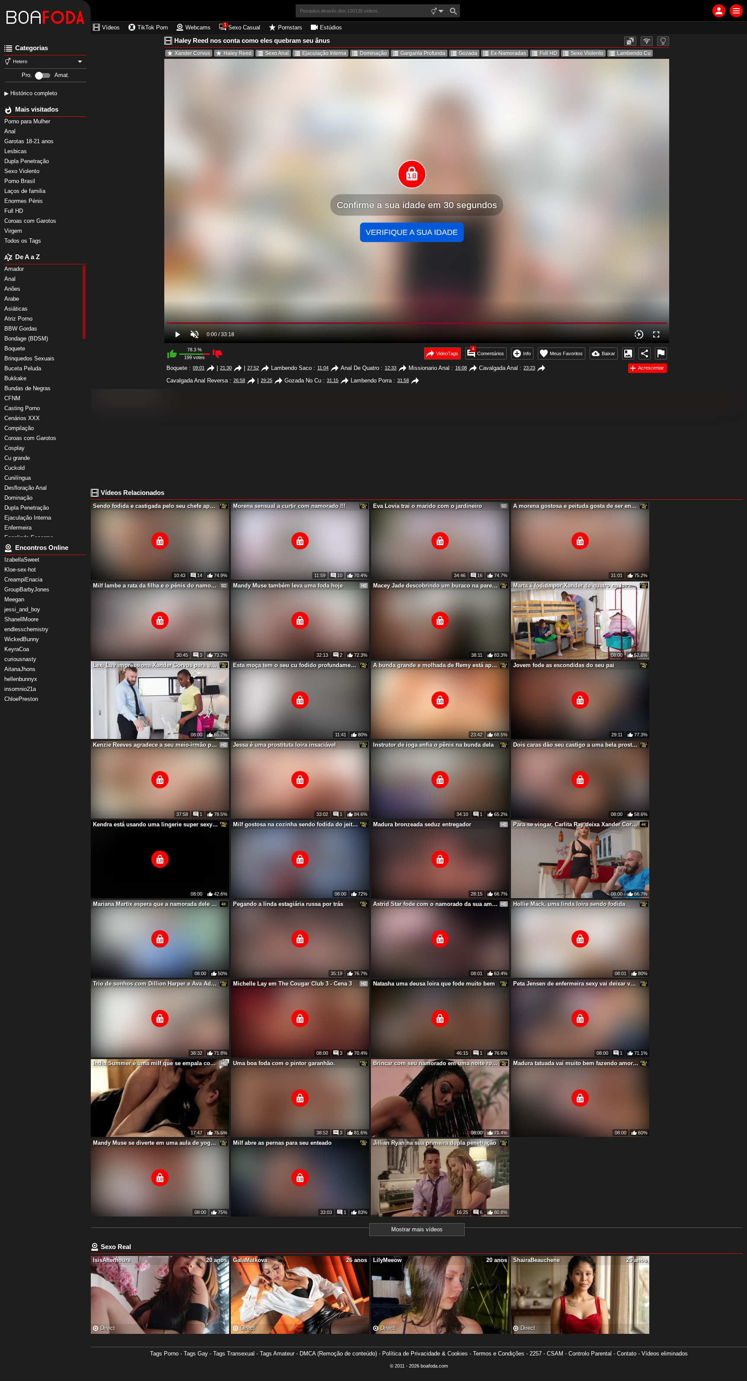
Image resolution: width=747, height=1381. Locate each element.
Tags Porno (164, 1353)
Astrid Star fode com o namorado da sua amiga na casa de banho (435, 904)
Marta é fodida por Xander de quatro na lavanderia (575, 585)
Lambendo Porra (371, 380)
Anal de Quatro (360, 368)
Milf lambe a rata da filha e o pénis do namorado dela (155, 585)
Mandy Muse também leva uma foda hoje (288, 585)
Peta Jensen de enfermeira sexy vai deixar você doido (575, 983)
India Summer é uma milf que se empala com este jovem (155, 1063)
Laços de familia (25, 191)
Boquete (176, 368)
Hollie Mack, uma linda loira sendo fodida (569, 904)
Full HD (14, 211)
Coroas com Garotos (31, 221)
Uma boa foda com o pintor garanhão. (284, 1063)
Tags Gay (196, 1353)
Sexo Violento (22, 171)
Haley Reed (237, 53)
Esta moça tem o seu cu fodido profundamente (295, 665)
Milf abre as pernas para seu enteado (282, 1143)
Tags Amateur (277, 1353)
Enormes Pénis (24, 201)
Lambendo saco (291, 368)
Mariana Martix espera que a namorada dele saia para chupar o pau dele (155, 904)
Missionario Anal (429, 368)
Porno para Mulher (28, 121)
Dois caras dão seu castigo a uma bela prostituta (575, 745)
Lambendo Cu (634, 53)
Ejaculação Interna (324, 53)
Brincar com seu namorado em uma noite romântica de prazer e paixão (435, 1063)
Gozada (468, 53)
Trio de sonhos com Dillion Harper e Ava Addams (155, 983)
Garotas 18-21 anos (29, 141)
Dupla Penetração (27, 161)
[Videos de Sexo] (45, 17)
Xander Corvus (192, 53)
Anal (10, 131)
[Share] (644, 353)
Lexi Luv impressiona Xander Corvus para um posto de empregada (155, 665)
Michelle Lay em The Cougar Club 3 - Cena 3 (292, 983)
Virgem (14, 231)
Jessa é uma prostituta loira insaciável (284, 745)
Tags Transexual (234, 1353)
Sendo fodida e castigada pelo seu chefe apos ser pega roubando (155, 506)
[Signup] (718, 10)
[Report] (661, 353)
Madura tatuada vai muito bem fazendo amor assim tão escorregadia (575, 1063)
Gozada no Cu (302, 380)
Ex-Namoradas (508, 53)
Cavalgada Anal (498, 368)
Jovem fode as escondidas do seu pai (563, 665)
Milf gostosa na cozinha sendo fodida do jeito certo (295, 824)
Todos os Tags (23, 241)
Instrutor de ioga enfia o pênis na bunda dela (433, 745)
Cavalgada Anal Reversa (197, 380)
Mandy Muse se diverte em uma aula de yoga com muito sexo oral (155, 1143)
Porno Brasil (20, 181)
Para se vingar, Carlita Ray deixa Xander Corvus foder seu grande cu (575, 824)
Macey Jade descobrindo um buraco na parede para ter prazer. (435, 585)
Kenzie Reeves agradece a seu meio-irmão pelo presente (155, 745)
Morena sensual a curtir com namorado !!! (289, 506)
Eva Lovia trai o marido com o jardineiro (427, 506)
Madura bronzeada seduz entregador (422, 824)
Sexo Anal (277, 53)
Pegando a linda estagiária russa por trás (288, 904)
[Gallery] (628, 353)
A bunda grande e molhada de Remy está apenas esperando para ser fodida (435, 665)
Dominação (373, 53)
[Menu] (736, 10)
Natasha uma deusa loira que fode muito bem (434, 983)
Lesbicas (16, 151)
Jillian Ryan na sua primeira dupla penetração (434, 1143)
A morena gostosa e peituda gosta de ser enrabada (575, 506)
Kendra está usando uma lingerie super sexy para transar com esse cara (155, 824)
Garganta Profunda (422, 53)
